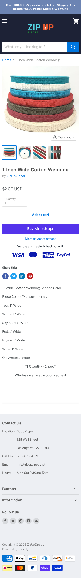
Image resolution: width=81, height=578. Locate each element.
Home (6, 60)
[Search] (73, 47)
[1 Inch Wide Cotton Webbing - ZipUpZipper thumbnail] (9, 152)
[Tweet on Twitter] (13, 276)
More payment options (40, 238)
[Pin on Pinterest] (30, 276)
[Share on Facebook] (5, 276)
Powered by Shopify (15, 549)
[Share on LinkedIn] (22, 276)
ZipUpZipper (15, 176)
